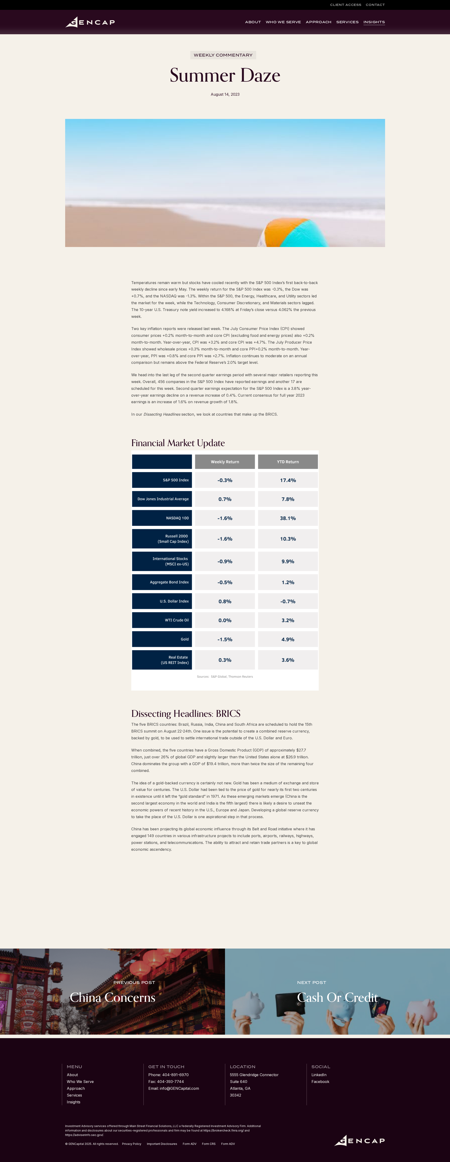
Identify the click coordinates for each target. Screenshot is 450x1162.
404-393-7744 (170, 1081)
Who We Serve (80, 1081)
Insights (73, 1102)
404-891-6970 (175, 1074)
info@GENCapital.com (179, 1088)
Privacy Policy (131, 1144)
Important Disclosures (162, 1144)
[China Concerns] (112, 992)
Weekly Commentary (223, 55)
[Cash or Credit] (337, 992)
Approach (76, 1088)
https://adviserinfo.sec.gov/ (84, 1135)
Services (74, 1095)
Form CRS (209, 1144)
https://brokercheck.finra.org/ (223, 1130)
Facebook (320, 1081)
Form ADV (189, 1144)
